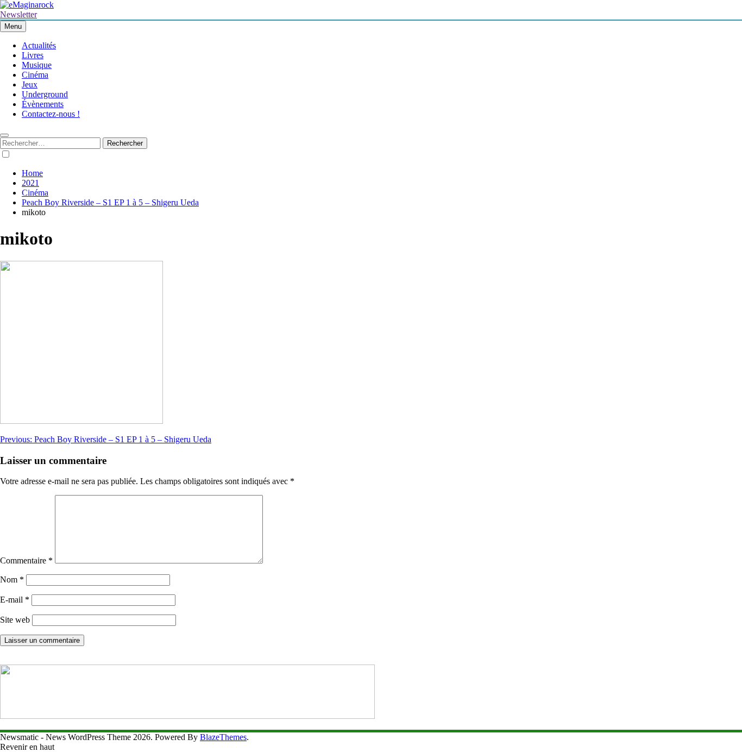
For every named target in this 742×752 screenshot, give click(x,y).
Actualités (39, 45)
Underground (45, 94)
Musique (37, 65)
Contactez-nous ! (51, 113)
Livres (32, 55)
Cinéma (35, 74)
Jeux (29, 84)
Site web (15, 619)
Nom (12, 579)
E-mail (14, 599)
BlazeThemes (223, 737)
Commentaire (26, 560)
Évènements (43, 104)
